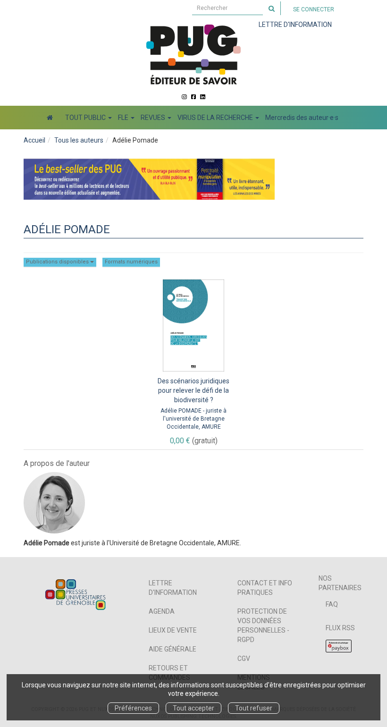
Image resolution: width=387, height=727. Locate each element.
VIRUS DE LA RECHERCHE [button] (215, 117)
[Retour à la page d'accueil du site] (193, 54)
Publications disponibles (58, 262)
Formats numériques (131, 262)
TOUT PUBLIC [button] (86, 117)
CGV (243, 658)
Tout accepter (193, 708)
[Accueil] (50, 117)
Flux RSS (340, 628)
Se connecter (313, 9)
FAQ (332, 604)
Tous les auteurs (78, 140)
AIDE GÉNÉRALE (172, 649)
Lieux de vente (173, 630)
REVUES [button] (154, 117)
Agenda (162, 611)
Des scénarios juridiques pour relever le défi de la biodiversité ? (193, 390)
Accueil (34, 140)
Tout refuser (253, 708)
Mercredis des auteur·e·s (301, 117)
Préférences (133, 708)
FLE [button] (124, 117)
